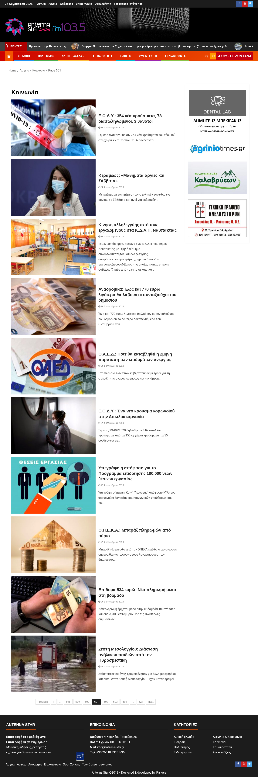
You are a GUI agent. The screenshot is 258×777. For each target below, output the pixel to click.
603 (115, 701)
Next (151, 701)
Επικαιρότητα (102, 56)
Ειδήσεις (125, 56)
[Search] (206, 56)
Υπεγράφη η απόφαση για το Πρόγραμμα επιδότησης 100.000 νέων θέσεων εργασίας (135, 473)
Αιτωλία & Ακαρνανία (227, 737)
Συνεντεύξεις (148, 56)
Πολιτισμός (46, 56)
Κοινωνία (24, 56)
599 (77, 701)
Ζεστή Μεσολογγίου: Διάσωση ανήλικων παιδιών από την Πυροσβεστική (128, 655)
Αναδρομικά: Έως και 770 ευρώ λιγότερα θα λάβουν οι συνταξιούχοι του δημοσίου (137, 295)
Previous (43, 701)
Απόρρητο (66, 3)
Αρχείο (53, 3)
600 (87, 701)
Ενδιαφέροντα (175, 56)
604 (125, 701)
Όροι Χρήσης (103, 3)
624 (141, 701)
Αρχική (41, 3)
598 (68, 701)
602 (106, 701)
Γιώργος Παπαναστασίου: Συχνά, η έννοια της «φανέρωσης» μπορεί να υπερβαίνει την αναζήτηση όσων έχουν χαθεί (118, 46)
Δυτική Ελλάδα (72, 56)
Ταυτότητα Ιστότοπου (128, 3)
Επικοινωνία (84, 3)
